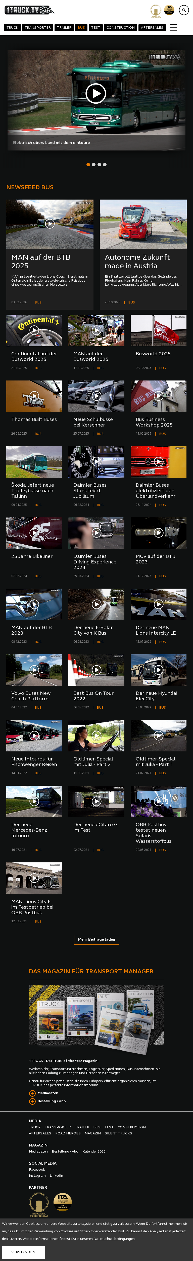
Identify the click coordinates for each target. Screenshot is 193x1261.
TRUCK (12, 28)
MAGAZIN (93, 1133)
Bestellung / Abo (52, 1101)
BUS (81, 28)
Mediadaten (48, 1093)
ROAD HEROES (68, 1133)
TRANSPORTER (38, 28)
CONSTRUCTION (121, 28)
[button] (88, 164)
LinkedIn (56, 1176)
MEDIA (35, 1121)
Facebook (37, 1170)
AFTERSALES (152, 28)
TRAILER (64, 28)
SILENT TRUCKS (118, 1133)
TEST (95, 28)
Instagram (37, 1176)
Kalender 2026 (94, 1152)
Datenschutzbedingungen (114, 1239)
